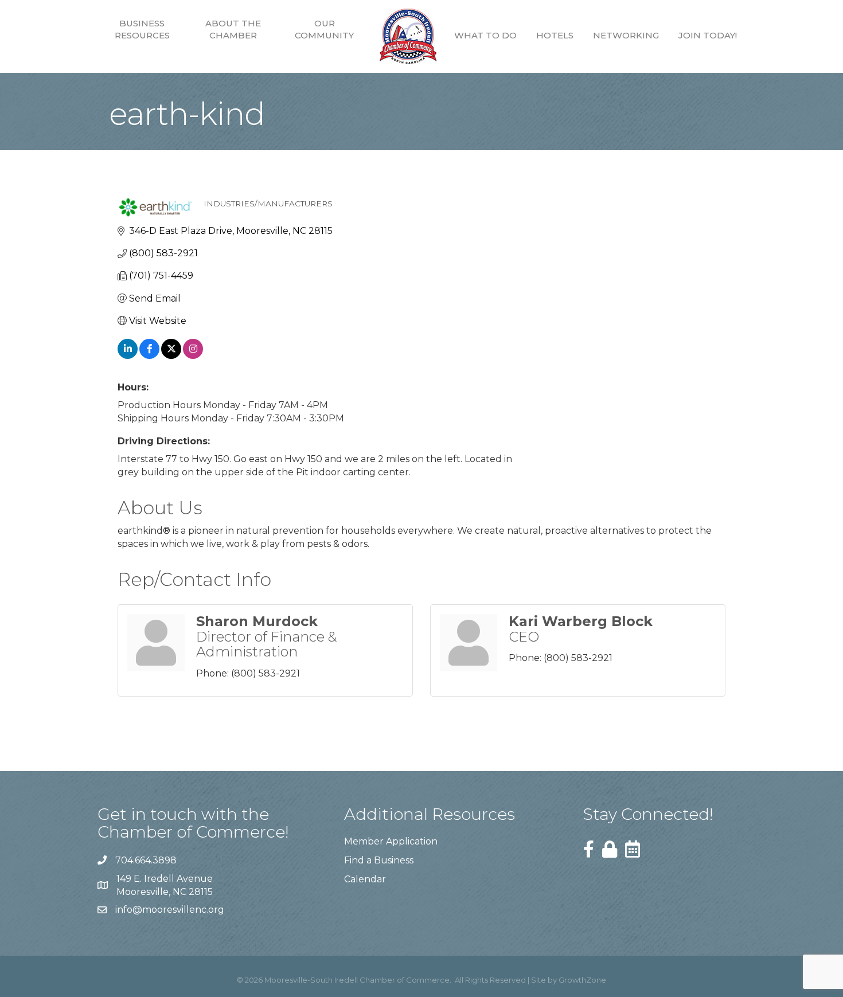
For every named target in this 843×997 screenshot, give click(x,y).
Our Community (324, 29)
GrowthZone (582, 979)
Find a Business (378, 860)
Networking (626, 35)
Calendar (365, 879)
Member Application (391, 841)
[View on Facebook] (149, 355)
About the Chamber (233, 29)
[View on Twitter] (171, 355)
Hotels (554, 35)
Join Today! (707, 35)
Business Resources (142, 29)
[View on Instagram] (193, 355)
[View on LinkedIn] (128, 355)
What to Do (485, 35)
